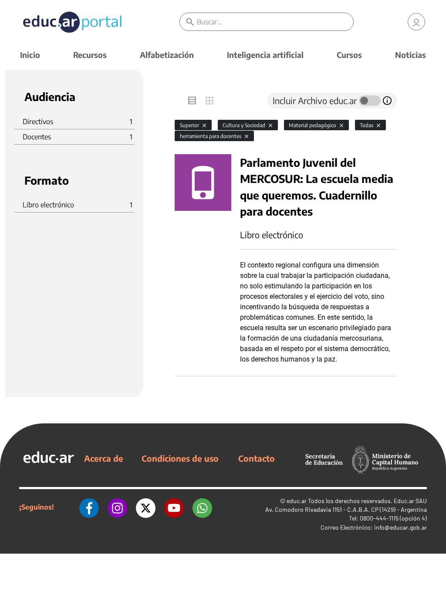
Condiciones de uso (180, 458)
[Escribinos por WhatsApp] (202, 507)
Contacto (256, 458)
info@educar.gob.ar (400, 527)
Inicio (30, 55)
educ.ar (297, 500)
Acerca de (103, 458)
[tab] (192, 101)
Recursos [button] (90, 55)
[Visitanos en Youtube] (174, 507)
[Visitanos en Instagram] (117, 507)
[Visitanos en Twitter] (145, 507)
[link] (416, 21)
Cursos (349, 55)
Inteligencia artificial (265, 55)
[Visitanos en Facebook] (89, 507)
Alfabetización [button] (167, 55)
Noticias (410, 55)
